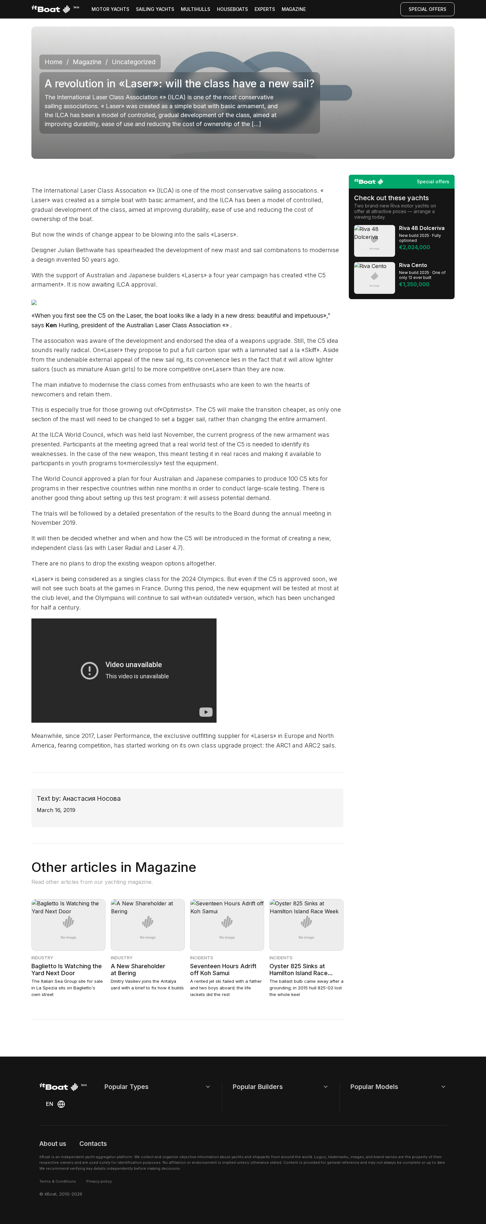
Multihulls (195, 9)
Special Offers (427, 9)
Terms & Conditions (57, 1181)
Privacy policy (99, 1181)
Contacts (93, 1144)
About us (52, 1144)
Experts (265, 9)
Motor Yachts (110, 9)
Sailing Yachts (155, 9)
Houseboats (232, 9)
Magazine (294, 9)
